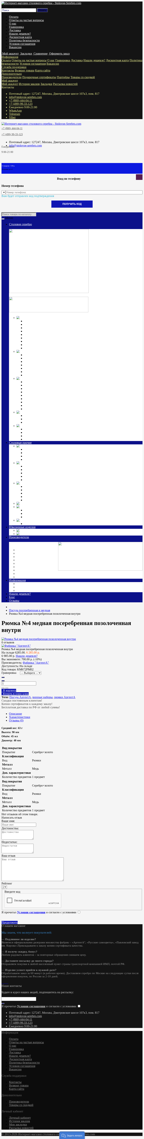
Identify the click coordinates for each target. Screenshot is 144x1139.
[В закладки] (3, 688)
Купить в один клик (15, 693)
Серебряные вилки (36, 324)
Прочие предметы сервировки (43, 331)
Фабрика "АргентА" (30, 577)
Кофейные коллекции (38, 415)
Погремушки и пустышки (40, 388)
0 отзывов (8, 642)
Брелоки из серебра (36, 435)
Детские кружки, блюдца (40, 392)
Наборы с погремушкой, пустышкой (47, 398)
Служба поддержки (14, 67)
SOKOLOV (24, 553)
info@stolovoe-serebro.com (25, 97)
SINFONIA (31, 516)
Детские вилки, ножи (38, 385)
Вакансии (15, 47)
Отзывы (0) (16, 720)
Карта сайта (42, 70)
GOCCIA (30, 513)
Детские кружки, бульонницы (43, 486)
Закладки (46, 84)
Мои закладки (18, 1124)
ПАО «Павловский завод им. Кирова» (41, 573)
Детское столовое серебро (69, 378)
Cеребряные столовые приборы (81, 317)
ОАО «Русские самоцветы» (34, 566)
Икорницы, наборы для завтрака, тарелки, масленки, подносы (64, 361)
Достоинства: (10, 828)
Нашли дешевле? (20, 33)
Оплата (13, 16)
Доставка (15, 30)
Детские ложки (34, 381)
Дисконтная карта (20, 37)
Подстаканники (34, 368)
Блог (12, 597)
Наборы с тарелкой (36, 500)
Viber (12, 117)
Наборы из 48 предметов (40, 348)
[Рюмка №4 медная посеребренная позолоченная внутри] (39, 639)
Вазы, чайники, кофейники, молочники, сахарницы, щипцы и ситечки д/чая (73, 371)
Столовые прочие (20, 442)
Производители (12, 77)
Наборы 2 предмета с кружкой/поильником (51, 405)
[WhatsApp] (3, 982)
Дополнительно (12, 73)
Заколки (36, 530)
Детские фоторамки (36, 489)
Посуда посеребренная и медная (81, 462)
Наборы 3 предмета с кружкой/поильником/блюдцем (58, 408)
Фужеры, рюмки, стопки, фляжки (45, 358)
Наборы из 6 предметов (39, 338)
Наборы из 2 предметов (39, 493)
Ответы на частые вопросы (26, 20)
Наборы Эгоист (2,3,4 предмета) (44, 334)
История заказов (29, 84)
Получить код (72, 204)
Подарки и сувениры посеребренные (91, 503)
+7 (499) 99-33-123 (20, 103)
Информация (10, 57)
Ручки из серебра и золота (40, 429)
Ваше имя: (8, 821)
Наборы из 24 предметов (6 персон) (47, 459)
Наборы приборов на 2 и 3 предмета (47, 395)
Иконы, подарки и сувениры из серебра (96, 425)
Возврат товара (24, 70)
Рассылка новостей (65, 84)
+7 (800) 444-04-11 (20, 100)
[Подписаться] (3, 1003)
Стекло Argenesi (51, 506)
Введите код (12, 891)
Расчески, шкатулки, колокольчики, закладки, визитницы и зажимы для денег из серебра (81, 439)
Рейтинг (7, 883)
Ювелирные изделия (22, 527)
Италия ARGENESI (30, 563)
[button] (72, 1135)
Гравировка (16, 27)
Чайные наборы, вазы (38, 469)
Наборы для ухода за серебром (43, 523)
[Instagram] (2, 982)
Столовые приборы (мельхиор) (80, 446)
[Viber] (7, 982)
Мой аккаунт (10, 80)
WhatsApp (15, 110)
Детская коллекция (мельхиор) (78, 483)
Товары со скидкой (82, 77)
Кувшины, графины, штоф (41, 354)
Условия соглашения (22, 43)
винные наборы (42, 697)
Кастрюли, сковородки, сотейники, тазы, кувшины (56, 476)
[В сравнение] (6, 688)
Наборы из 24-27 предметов (42, 344)
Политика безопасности (24, 40)
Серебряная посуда (56, 351)
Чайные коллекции (36, 419)
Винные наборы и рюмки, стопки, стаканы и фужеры (58, 473)
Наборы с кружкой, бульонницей (45, 496)
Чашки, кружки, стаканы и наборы (46, 375)
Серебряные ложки (36, 321)
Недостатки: (9, 842)
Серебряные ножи (35, 327)
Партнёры (63, 77)
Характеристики (19, 717)
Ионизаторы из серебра (39, 432)
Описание (15, 713)
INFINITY (30, 510)
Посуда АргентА (20, 697)
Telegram (14, 114)
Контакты (8, 70)
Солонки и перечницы (38, 365)
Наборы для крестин (37, 402)
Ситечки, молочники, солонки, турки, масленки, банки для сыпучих (68, 479)
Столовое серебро (20, 224)
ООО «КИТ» (25, 570)
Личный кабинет (20, 1117)
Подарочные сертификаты (39, 77)
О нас (12, 23)
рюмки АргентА (64, 697)
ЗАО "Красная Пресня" (32, 556)
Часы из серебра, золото (66, 533)
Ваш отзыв (8, 855)
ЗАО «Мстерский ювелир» (34, 560)
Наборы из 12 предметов (40, 341)
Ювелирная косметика (63, 520)
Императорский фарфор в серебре (85, 412)
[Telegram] (5, 982)
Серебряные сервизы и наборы (44, 422)
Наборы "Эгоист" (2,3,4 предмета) (46, 449)
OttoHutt (22, 549)
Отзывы (14, 600)
